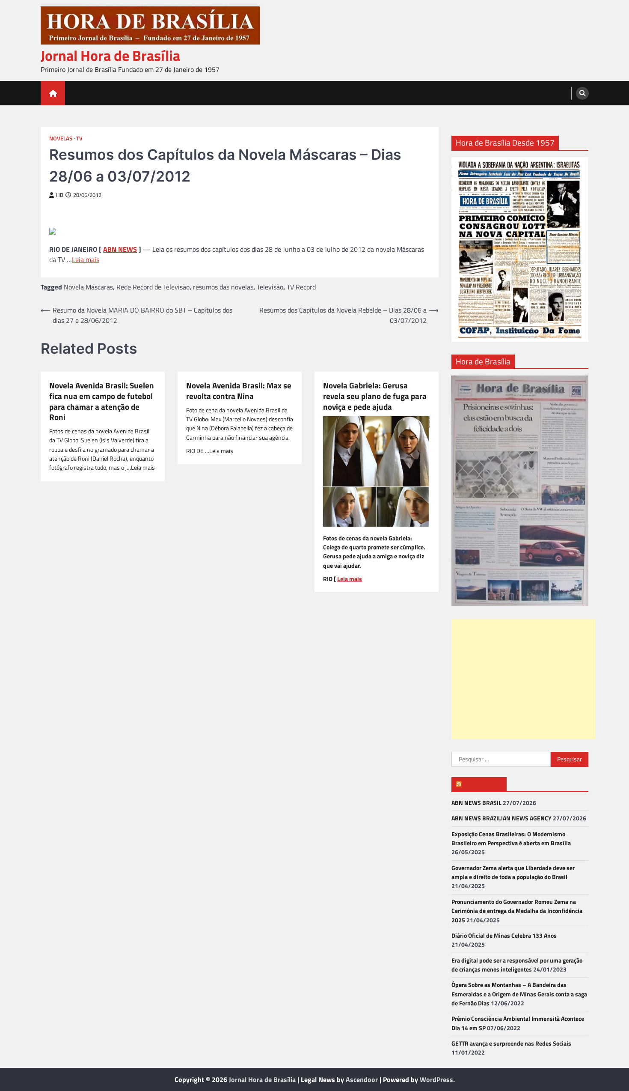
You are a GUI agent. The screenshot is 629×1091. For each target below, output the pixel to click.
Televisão (270, 287)
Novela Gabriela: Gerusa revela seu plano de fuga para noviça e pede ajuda (375, 396)
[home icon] (53, 93)
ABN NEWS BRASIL (476, 803)
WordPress (436, 1079)
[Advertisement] (523, 679)
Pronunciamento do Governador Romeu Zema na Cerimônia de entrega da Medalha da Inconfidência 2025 (516, 911)
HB (59, 195)
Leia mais (85, 259)
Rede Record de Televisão (153, 287)
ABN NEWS (120, 249)
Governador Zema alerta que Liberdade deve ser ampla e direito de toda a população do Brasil (513, 872)
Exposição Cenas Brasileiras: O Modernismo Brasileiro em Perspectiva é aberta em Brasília (511, 838)
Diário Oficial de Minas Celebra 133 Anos (504, 935)
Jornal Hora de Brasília (110, 55)
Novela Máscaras (88, 287)
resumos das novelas (223, 287)
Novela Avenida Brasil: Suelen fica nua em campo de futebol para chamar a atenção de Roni (101, 401)
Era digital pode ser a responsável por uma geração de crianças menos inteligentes (516, 965)
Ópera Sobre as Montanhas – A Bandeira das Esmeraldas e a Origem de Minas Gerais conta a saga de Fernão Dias (519, 994)
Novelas (60, 138)
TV (79, 138)
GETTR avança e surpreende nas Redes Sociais (511, 1043)
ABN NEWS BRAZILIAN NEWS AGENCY (501, 818)
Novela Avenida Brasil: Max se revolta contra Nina (238, 391)
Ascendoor (362, 1079)
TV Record (301, 287)
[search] (582, 93)
